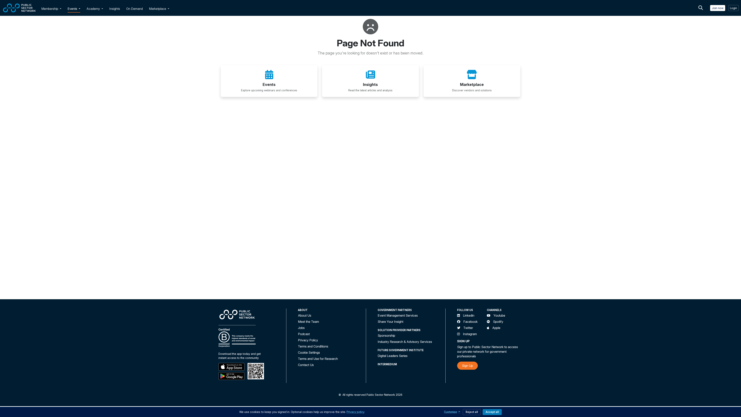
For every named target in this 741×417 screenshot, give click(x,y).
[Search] (700, 8)
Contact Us (306, 365)
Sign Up (467, 366)
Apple (496, 328)
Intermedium (387, 364)
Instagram (470, 334)
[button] (61, 9)
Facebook (470, 322)
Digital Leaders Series (393, 356)
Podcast (304, 334)
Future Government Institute (401, 350)
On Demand (134, 9)
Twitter (468, 328)
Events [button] (73, 9)
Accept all (492, 412)
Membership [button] (49, 9)
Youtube (499, 315)
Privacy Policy (308, 340)
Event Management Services (398, 315)
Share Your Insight (390, 322)
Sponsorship (386, 335)
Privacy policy (356, 412)
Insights (114, 9)
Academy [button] (93, 9)
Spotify (498, 322)
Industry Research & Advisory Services (405, 342)
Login (733, 8)
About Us (304, 315)
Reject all (472, 412)
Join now (717, 8)
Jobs (301, 328)
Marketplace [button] (158, 9)
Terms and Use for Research (318, 359)
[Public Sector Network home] (19, 8)
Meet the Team (308, 322)
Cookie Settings (309, 352)
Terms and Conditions (313, 346)
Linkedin (468, 315)
